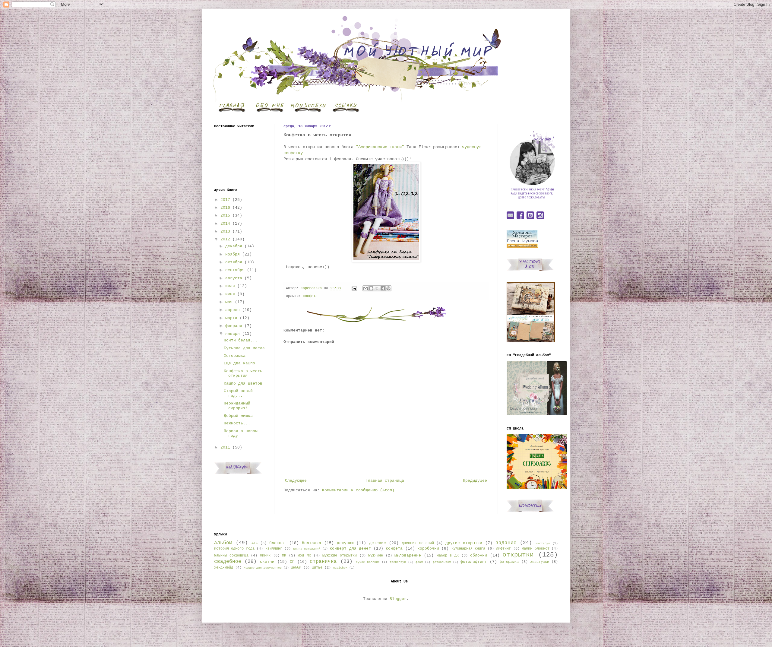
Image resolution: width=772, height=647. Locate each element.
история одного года (234, 549)
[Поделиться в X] (377, 288)
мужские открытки (339, 555)
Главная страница (384, 480)
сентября (235, 270)
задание (506, 543)
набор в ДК (448, 555)
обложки (478, 555)
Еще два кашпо (239, 363)
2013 (225, 231)
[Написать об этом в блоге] (371, 288)
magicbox (340, 567)
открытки (518, 554)
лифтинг (503, 549)
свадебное (227, 561)
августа (233, 278)
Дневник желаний (418, 543)
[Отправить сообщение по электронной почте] (354, 288)
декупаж (345, 543)
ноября (232, 254)
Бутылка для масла (244, 348)
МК (284, 555)
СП (292, 562)
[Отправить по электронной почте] (365, 288)
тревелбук (398, 562)
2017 (225, 200)
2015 (225, 215)
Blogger (398, 599)
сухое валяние (368, 562)
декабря (233, 246)
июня (230, 294)
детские (377, 543)
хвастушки (539, 562)
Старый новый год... (238, 393)
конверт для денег (350, 548)
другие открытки (463, 543)
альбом (223, 543)
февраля (233, 326)
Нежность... (237, 423)
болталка (311, 543)
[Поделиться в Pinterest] (388, 288)
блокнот (277, 543)
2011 (225, 447)
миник (265, 555)
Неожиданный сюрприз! (237, 406)
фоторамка (509, 562)
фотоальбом (442, 562)
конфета (310, 296)
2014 (225, 223)
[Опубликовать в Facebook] (383, 288)
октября (233, 262)
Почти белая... (241, 340)
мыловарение (407, 555)
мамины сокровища (231, 555)
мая (229, 302)
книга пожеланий (306, 548)
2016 (225, 207)
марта (231, 318)
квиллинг (273, 549)
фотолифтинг (473, 562)
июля (230, 286)
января (232, 333)
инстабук (543, 543)
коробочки (428, 548)
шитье (317, 568)
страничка (323, 561)
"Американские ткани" (380, 146)
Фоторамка (234, 356)
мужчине (375, 555)
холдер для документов (263, 567)
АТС (255, 543)
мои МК (304, 555)
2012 (225, 239)
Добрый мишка (238, 416)
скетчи (267, 562)
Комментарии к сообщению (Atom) (358, 490)
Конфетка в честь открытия (243, 373)
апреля (232, 310)
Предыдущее (475, 480)
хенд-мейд (223, 568)
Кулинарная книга (468, 549)
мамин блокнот (535, 549)
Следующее (296, 480)
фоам (419, 562)
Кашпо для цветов (243, 383)
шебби (296, 568)
